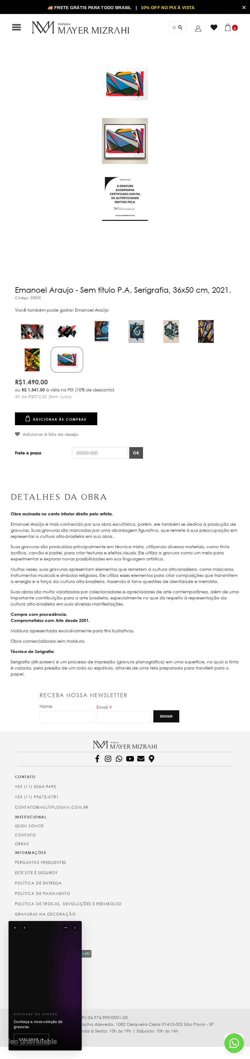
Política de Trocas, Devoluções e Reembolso (68, 904)
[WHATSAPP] (120, 759)
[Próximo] (24, 928)
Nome (46, 706)
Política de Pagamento (42, 893)
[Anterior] (15, 928)
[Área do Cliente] (199, 28)
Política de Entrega (38, 883)
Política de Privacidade (44, 924)
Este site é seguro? (36, 872)
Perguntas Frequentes (40, 862)
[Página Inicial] (80, 27)
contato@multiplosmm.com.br (52, 807)
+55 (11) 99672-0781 (37, 797)
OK (136, 452)
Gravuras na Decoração (45, 914)
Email (104, 707)
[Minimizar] (66, 928)
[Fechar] (75, 928)
